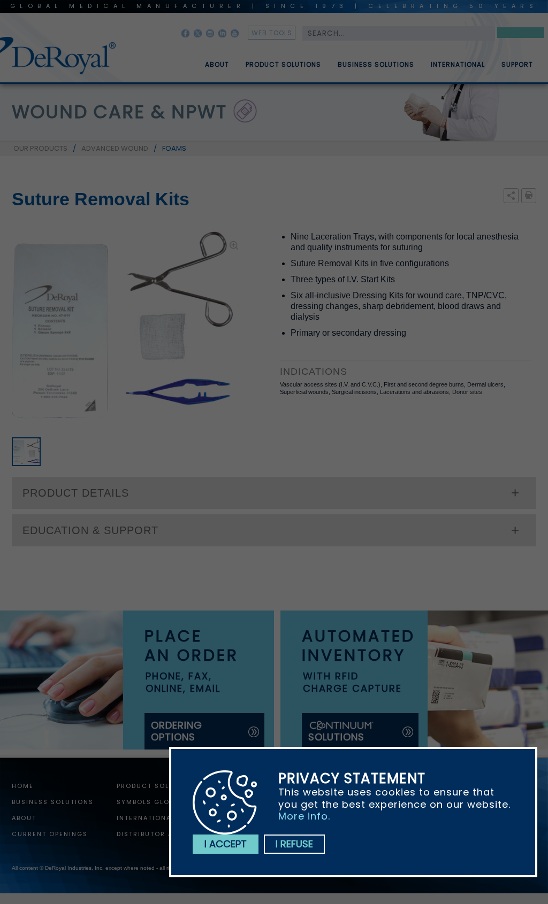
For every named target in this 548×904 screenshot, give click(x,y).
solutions (336, 737)
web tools (272, 32)
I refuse (294, 844)
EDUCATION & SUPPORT (90, 530)
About (217, 64)
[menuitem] (209, 60)
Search (521, 34)
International (458, 64)
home (23, 785)
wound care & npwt (119, 112)
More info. (304, 816)
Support (517, 64)
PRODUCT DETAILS (75, 493)
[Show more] (511, 196)
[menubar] (361, 60)
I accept (225, 844)
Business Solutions (376, 64)
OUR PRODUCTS (40, 148)
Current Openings (50, 833)
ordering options (176, 731)
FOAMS (174, 148)
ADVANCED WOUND (114, 148)
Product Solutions (283, 64)
